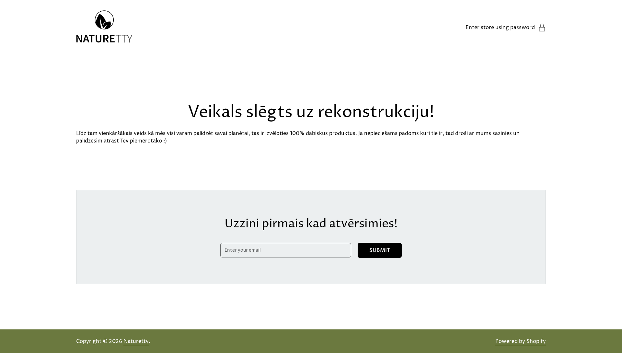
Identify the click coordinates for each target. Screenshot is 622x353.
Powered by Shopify (520, 341)
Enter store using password (500, 27)
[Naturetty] (104, 27)
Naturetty (136, 341)
